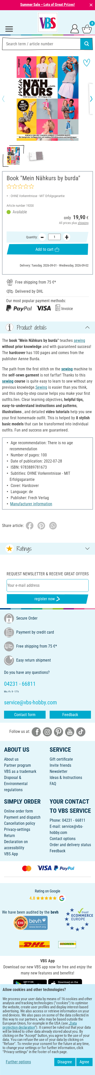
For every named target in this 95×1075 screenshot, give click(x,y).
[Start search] (86, 43)
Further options (18, 1061)
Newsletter (58, 771)
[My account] (75, 28)
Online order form (18, 811)
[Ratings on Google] (47, 895)
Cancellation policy (19, 823)
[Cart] (87, 28)
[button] (7, 98)
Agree (84, 1061)
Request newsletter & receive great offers (48, 573)
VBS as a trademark (20, 771)
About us (11, 759)
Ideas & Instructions (66, 777)
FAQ (53, 783)
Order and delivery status (70, 844)
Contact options (62, 838)
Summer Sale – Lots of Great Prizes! (47, 4)
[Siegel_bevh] (30, 922)
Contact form (24, 714)
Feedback (70, 714)
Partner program (17, 765)
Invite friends (60, 765)
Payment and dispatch (22, 817)
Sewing (41, 387)
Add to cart (44, 249)
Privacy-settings (17, 829)
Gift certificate (61, 759)
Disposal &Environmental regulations (16, 783)
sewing (79, 340)
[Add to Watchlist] (86, 62)
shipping (83, 223)
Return (9, 835)
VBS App (11, 853)
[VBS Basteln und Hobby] (47, 22)
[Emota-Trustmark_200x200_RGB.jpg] (79, 919)
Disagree (65, 1061)
